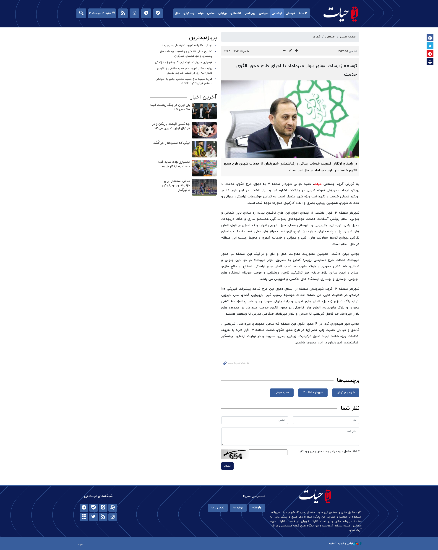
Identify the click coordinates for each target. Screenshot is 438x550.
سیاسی (263, 13)
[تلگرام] (84, 508)
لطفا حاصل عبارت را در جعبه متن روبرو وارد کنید (328, 451)
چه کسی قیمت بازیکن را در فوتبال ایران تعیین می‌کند (171, 126)
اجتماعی (277, 13)
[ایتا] (103, 508)
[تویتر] (93, 517)
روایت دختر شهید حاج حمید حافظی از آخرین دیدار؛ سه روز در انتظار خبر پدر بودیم (184, 70)
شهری (317, 37)
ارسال (227, 466)
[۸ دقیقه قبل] (204, 130)
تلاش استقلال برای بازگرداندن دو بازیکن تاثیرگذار (176, 185)
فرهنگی (290, 13)
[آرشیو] (84, 517)
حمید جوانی (281, 393)
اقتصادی (235, 13)
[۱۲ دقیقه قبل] (204, 149)
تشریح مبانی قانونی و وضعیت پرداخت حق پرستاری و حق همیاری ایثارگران (186, 54)
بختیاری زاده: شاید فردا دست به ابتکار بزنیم (174, 164)
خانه (301, 13)
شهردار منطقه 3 (313, 393)
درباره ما (238, 508)
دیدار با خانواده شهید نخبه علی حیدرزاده (187, 45)
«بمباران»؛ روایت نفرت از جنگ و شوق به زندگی (183, 62)
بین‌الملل (250, 13)
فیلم (200, 13)
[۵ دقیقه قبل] (204, 111)
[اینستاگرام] (112, 517)
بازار (177, 13)
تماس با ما (217, 508)
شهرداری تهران (346, 393)
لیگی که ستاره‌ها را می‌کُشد (171, 143)
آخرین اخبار (203, 97)
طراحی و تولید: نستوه (341, 543)
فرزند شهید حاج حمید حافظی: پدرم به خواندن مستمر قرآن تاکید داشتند (184, 81)
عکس (211, 13)
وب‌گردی (188, 13)
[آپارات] (112, 508)
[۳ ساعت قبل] (204, 168)
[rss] (103, 517)
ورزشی (222, 13)
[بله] (93, 508)
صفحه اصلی (348, 37)
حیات (341, 14)
